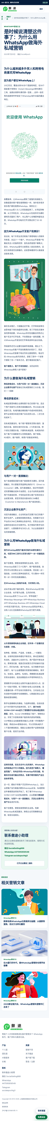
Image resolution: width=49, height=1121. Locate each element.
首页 (2, 18)
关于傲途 (29, 1053)
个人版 (5, 1050)
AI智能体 (5, 1058)
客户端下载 (30, 1058)
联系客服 (41, 1110)
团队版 (5, 1053)
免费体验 (41, 1117)
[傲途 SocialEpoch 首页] (10, 9)
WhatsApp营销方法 (12, 26)
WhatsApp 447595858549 (16, 852)
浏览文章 (45, 2)
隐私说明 (5, 1103)
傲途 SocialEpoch (23, 54)
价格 (4, 1061)
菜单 (41, 9)
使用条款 (5, 1107)
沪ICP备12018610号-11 (9, 1110)
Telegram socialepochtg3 (16, 855)
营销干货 (8, 18)
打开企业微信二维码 (24, 863)
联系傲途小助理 (8, 1072)
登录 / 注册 (30, 1061)
